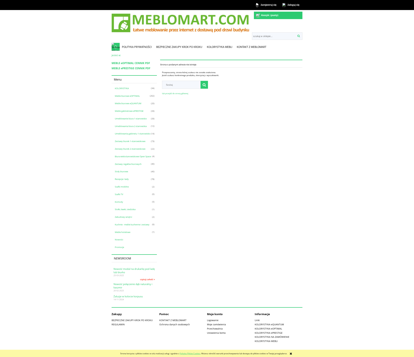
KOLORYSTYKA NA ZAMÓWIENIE (272, 336)
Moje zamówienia (216, 324)
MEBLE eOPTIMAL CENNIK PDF (131, 63)
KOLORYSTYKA (122, 88)
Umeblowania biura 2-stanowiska (131, 126)
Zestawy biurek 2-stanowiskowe (130, 148)
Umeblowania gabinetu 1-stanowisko (132, 133)
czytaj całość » (147, 279)
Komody (119, 201)
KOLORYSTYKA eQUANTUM (269, 324)
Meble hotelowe (122, 232)
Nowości (119, 239)
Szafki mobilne (122, 186)
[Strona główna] (180, 21)
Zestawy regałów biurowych (128, 164)
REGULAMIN (118, 324)
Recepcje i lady (122, 179)
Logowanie (212, 320)
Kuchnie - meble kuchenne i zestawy (132, 224)
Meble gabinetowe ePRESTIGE (129, 111)
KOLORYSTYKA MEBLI (266, 341)
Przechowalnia (215, 328)
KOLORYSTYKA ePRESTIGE (269, 332)
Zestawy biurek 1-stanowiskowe (130, 141)
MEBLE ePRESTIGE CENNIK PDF (131, 68)
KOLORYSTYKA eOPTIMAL (268, 328)
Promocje (119, 247)
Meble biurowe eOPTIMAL (127, 95)
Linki (257, 320)
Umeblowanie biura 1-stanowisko (131, 118)
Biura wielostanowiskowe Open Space (133, 156)
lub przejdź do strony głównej (175, 93)
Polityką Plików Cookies (190, 353)
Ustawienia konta (216, 332)
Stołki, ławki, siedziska (125, 209)
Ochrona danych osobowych (174, 324)
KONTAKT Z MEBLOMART (172, 320)
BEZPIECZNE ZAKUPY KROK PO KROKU (132, 320)
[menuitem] (137, 47)
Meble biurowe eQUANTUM (128, 103)
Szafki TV (119, 194)
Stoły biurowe (121, 171)
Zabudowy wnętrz (123, 216)
